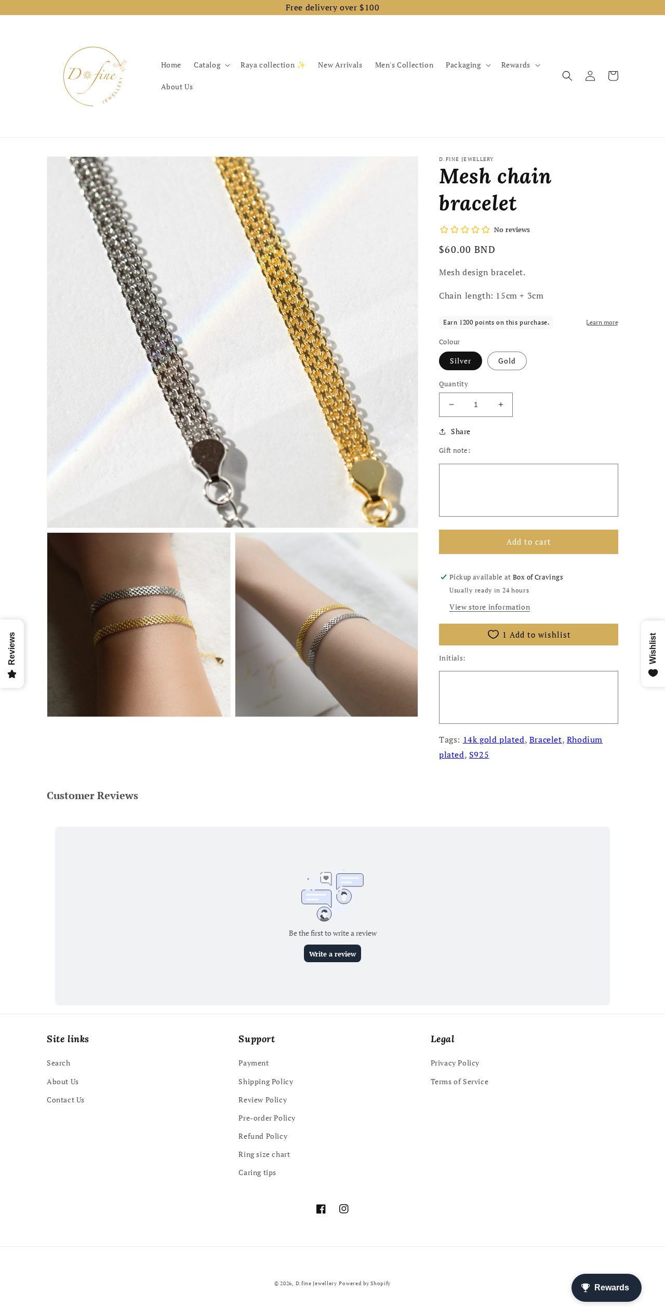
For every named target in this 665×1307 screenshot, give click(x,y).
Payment (253, 1063)
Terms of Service (460, 1081)
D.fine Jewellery (316, 1283)
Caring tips (257, 1172)
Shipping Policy (265, 1081)
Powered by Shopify (365, 1283)
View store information (489, 607)
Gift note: (454, 450)
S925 (479, 754)
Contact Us (66, 1099)
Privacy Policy (455, 1063)
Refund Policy (262, 1136)
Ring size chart (264, 1154)
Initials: (452, 658)
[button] (211, 65)
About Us (63, 1081)
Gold (507, 361)
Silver (460, 361)
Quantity (453, 383)
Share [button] (461, 431)
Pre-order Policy (267, 1118)
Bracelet (545, 739)
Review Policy (262, 1099)
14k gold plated (494, 739)
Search (59, 1063)
